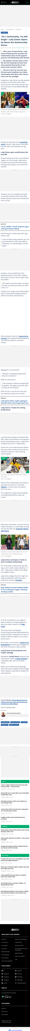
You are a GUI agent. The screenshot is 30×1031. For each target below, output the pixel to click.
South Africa (3, 871)
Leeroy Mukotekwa (18, 47)
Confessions (3, 789)
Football (3, 805)
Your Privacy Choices (16, 1030)
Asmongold (4, 724)
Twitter (4, 487)
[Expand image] (28, 93)
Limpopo (18, 580)
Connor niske (5, 722)
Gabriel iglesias (14, 724)
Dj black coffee (15, 722)
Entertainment (10, 29)
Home (2, 29)
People (2, 862)
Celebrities (18, 29)
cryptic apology (21, 658)
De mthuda (24, 722)
